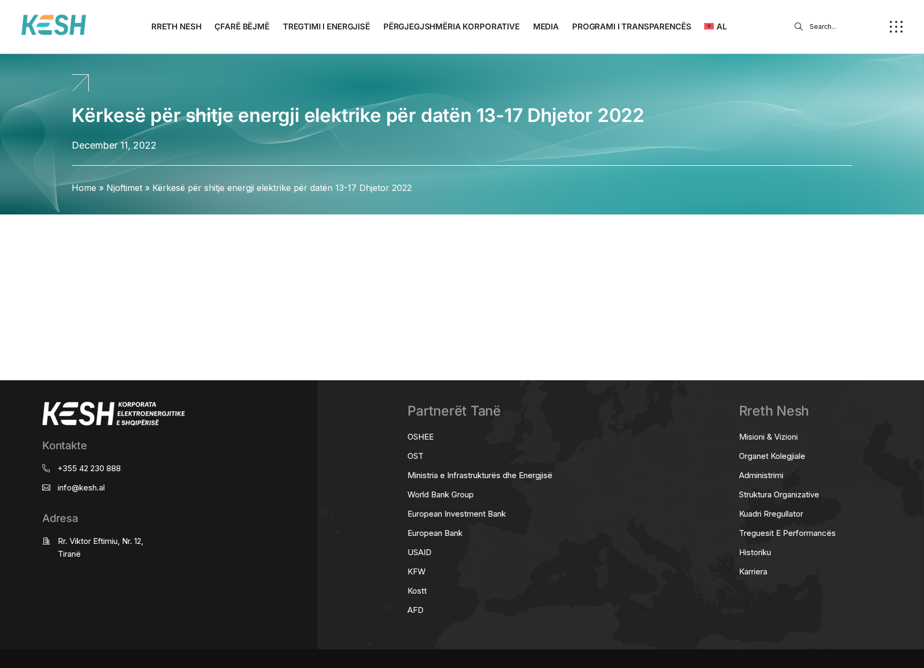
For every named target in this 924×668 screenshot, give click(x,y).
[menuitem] (715, 26)
